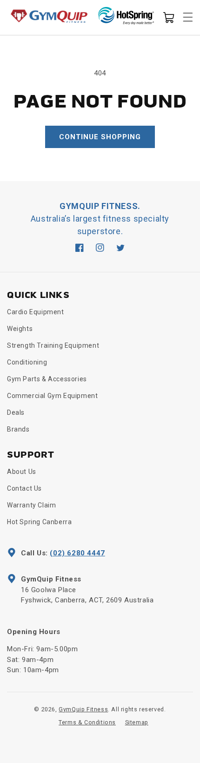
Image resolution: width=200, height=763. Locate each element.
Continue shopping (100, 137)
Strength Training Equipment (53, 345)
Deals (16, 412)
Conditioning (27, 362)
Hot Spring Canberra (39, 522)
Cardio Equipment (35, 312)
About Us (21, 471)
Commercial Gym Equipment (52, 395)
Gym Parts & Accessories (47, 379)
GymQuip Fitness (83, 709)
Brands (18, 429)
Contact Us (24, 488)
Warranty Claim (31, 505)
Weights (20, 328)
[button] (168, 16)
